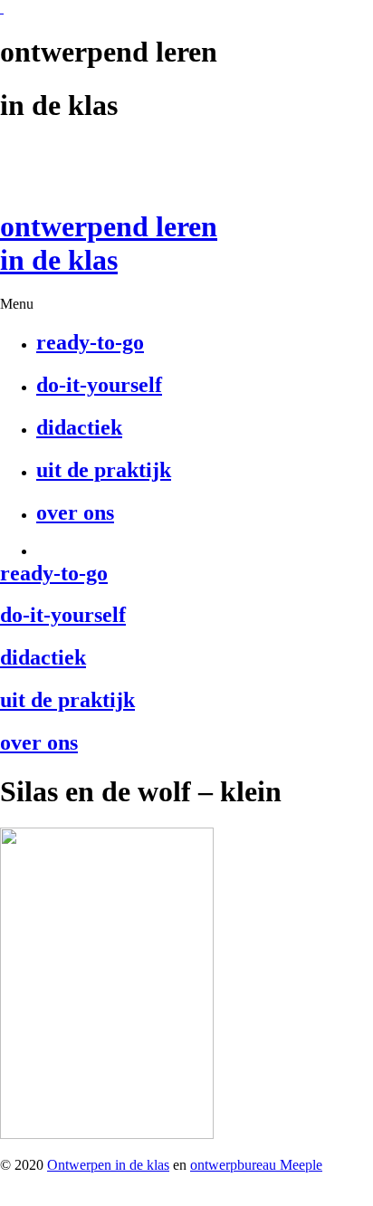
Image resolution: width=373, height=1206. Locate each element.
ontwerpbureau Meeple (256, 1164)
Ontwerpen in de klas (108, 1164)
